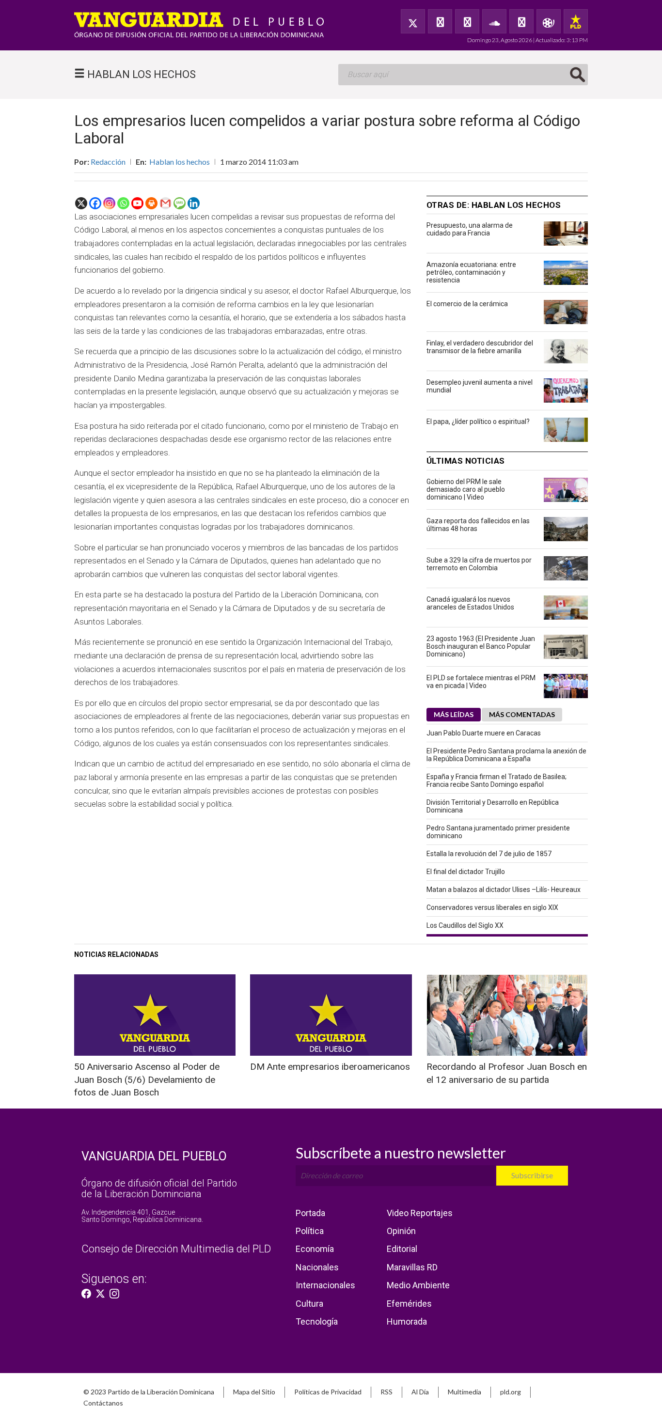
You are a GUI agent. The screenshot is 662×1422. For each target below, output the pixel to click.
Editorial (402, 1249)
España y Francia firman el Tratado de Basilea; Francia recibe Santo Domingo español (496, 780)
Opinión (401, 1231)
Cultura (309, 1303)
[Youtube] (137, 203)
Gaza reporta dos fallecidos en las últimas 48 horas (478, 524)
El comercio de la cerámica (467, 304)
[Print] (151, 203)
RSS (386, 1392)
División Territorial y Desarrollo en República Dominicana (492, 806)
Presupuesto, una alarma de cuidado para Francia (469, 229)
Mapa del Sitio (254, 1392)
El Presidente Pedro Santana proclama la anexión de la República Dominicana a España (506, 755)
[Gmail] (165, 203)
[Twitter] (413, 21)
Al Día (420, 1392)
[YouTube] (467, 21)
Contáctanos (103, 1403)
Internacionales (325, 1285)
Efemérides (409, 1303)
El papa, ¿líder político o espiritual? (478, 421)
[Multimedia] (548, 21)
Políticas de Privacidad (328, 1392)
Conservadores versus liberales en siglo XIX (492, 907)
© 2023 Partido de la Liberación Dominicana (148, 1392)
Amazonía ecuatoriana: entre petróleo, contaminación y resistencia (471, 272)
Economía (315, 1249)
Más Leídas (453, 714)
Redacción (108, 161)
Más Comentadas (522, 714)
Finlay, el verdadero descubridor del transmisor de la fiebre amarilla (479, 347)
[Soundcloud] (494, 21)
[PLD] (576, 21)
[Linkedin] (194, 203)
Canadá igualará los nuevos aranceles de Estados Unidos (470, 603)
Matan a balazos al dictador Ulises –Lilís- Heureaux (503, 889)
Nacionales (317, 1267)
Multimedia (464, 1392)
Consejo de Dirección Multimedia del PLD (176, 1249)
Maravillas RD (412, 1267)
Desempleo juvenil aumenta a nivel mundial (479, 386)
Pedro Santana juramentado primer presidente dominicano (498, 832)
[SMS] (179, 203)
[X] (81, 203)
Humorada (407, 1321)
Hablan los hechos (179, 161)
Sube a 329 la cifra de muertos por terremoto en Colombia (479, 564)
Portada (310, 1213)
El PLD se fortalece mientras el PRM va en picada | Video (481, 681)
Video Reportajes (420, 1213)
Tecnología (317, 1321)
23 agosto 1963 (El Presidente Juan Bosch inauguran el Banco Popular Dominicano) (480, 646)
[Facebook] (440, 21)
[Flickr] (521, 21)
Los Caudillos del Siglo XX (465, 925)
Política (310, 1231)
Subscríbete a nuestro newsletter (401, 1152)
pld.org (510, 1392)
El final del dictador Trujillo (465, 871)
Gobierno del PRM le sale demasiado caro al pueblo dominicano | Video (465, 489)
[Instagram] (109, 203)
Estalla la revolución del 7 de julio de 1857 (489, 854)
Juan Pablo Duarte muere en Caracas (483, 733)
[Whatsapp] (123, 203)
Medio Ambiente (418, 1285)
